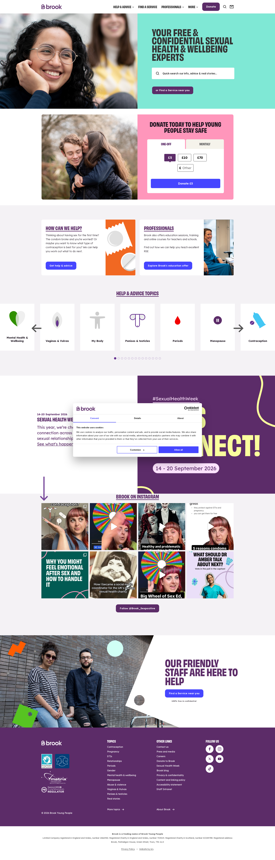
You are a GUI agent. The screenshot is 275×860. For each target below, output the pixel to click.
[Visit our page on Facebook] (210, 749)
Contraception (115, 746)
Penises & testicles (117, 793)
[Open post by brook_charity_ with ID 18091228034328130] (210, 526)
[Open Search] (225, 7)
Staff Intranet (164, 789)
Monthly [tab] (204, 144)
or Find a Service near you (173, 90)
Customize (135, 450)
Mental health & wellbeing (121, 775)
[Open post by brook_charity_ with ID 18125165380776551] (210, 574)
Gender (111, 770)
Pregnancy (113, 751)
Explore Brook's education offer (168, 265)
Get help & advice (61, 265)
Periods (111, 765)
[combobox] (193, 73)
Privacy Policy (127, 849)
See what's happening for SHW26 (69, 443)
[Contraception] (258, 327)
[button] (36, 328)
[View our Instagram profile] (219, 749)
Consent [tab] (94, 418)
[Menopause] (218, 327)
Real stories (113, 798)
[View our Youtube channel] (219, 759)
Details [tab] (137, 418)
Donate (211, 6)
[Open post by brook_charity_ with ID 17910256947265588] (113, 526)
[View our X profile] (210, 759)
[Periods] (177, 327)
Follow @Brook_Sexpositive (137, 608)
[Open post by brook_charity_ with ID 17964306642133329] (161, 574)
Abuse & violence (116, 784)
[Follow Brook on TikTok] (210, 769)
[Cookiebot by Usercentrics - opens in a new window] (186, 409)
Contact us (162, 746)
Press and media (166, 751)
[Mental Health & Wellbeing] (17, 327)
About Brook (163, 809)
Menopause (113, 779)
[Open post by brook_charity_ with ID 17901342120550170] (64, 574)
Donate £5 (185, 183)
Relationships (114, 761)
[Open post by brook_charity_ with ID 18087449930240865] (64, 526)
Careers (161, 756)
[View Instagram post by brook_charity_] (85, 546)
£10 (184, 158)
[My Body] (97, 327)
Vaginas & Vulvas (116, 789)
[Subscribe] (232, 6)
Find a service (147, 7)
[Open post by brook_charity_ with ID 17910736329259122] (161, 526)
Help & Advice (122, 7)
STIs (109, 756)
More (191, 7)
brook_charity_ (64, 506)
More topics (113, 809)
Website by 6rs (146, 849)
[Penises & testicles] (137, 327)
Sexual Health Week (168, 765)
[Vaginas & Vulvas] (57, 327)
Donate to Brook (166, 761)
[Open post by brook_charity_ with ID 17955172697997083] (113, 574)
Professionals (171, 7)
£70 (200, 158)
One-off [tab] (166, 144)
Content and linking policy (171, 779)
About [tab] (180, 418)
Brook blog (163, 770)
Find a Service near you (184, 693)
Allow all (178, 450)
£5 (170, 158)
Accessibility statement (169, 784)
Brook (51, 7)
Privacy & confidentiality (170, 775)
